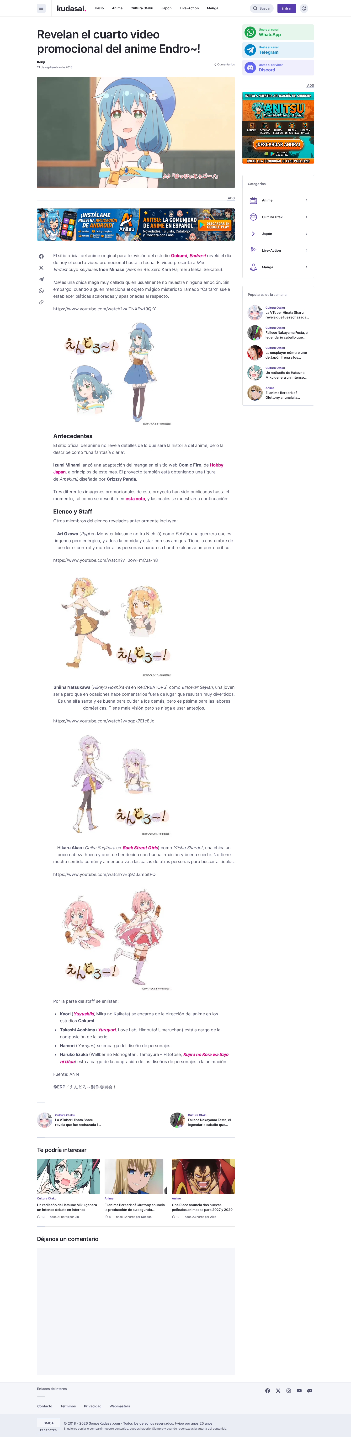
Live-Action (189, 8)
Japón (166, 8)
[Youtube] (299, 1390)
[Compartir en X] (41, 268)
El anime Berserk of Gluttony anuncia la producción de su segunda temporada (135, 1209)
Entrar (287, 8)
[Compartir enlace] (41, 302)
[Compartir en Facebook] (41, 256)
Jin (77, 1217)
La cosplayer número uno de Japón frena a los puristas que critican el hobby (286, 359)
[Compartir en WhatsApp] (41, 290)
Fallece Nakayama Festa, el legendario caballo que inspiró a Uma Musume (209, 1124)
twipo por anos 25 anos (194, 1423)
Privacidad (92, 1406)
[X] (278, 1390)
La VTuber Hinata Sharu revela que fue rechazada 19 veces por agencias (78, 1124)
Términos (68, 1406)
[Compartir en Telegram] (41, 279)
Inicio (99, 8)
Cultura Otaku (142, 8)
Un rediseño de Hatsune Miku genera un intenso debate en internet (67, 1207)
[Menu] (41, 8)
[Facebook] (267, 1390)
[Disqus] (136, 1311)
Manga (212, 8)
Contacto (44, 1406)
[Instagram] (288, 1390)
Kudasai (146, 1217)
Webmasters (120, 1406)
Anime (117, 8)
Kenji (41, 62)
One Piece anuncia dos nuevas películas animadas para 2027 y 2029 (202, 1207)
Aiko (213, 1217)
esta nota (135, 498)
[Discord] (309, 1390)
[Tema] (304, 8)
